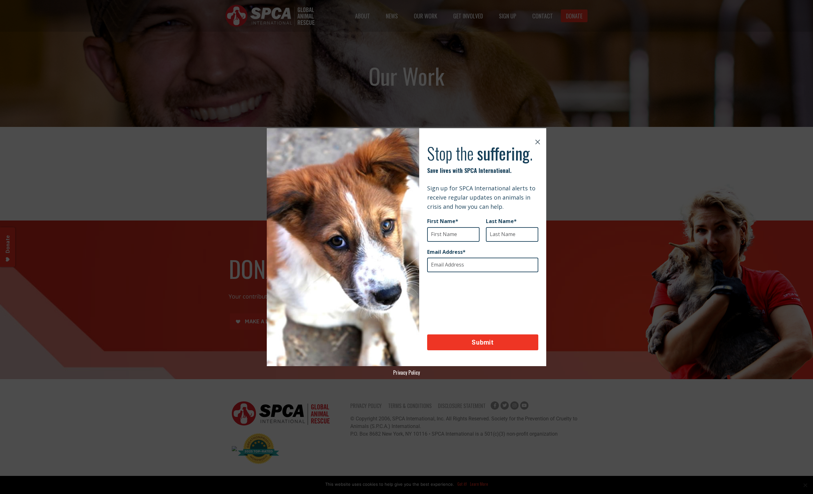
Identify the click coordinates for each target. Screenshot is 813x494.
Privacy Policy (406, 372)
